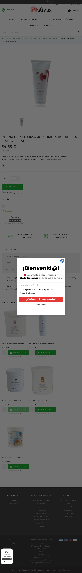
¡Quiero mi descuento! (41, 299)
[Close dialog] (62, 261)
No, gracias (41, 304)
